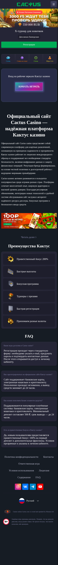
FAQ (39, 504)
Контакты (14, 490)
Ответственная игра (37, 490)
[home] (29, 4)
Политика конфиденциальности (29, 484)
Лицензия (46, 497)
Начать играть (29, 87)
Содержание (24, 504)
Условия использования (20, 497)
